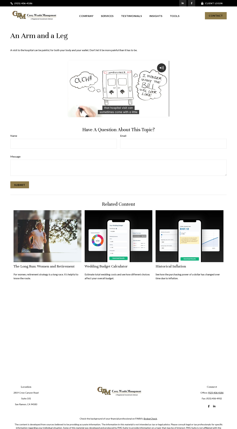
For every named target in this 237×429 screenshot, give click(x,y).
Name (13, 135)
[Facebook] (191, 3)
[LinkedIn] (182, 3)
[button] (86, 16)
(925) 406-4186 (23, 3)
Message (15, 156)
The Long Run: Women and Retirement (44, 266)
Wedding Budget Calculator (106, 266)
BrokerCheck (150, 418)
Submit (19, 184)
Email (123, 135)
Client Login (214, 3)
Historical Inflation (171, 266)
